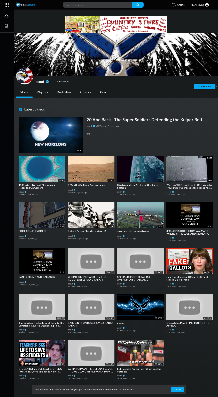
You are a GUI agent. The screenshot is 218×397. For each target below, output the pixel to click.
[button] (201, 5)
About (103, 92)
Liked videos (64, 92)
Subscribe (204, 86)
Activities (85, 92)
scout (40, 82)
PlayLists (42, 92)
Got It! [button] (177, 389)
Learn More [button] (128, 389)
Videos (24, 92)
